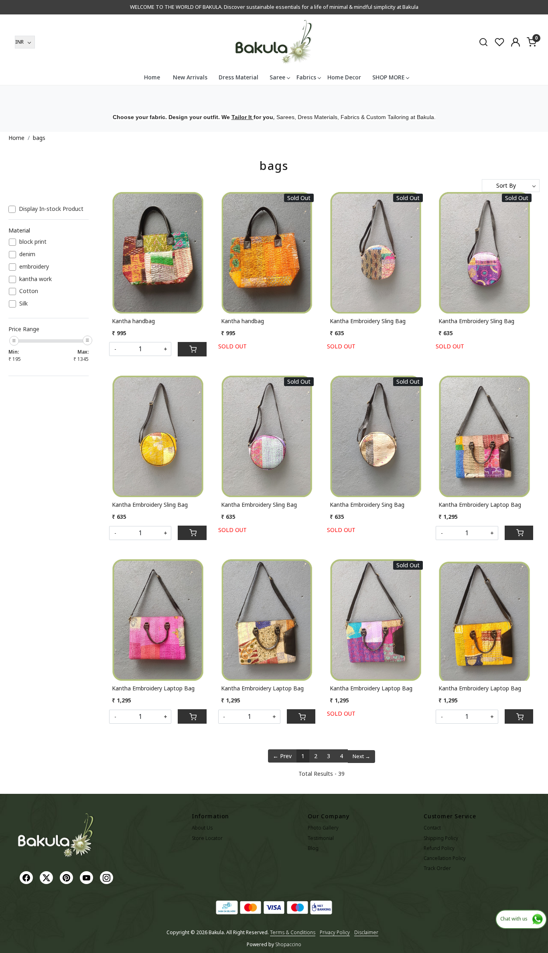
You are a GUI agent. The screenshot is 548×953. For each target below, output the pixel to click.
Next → (361, 756)
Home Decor (344, 77)
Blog (313, 848)
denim (27, 254)
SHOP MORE (388, 77)
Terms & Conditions (292, 932)
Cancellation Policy (445, 858)
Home (152, 77)
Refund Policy (439, 848)
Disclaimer (366, 932)
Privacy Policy (335, 932)
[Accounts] (515, 42)
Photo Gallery (323, 827)
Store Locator (207, 838)
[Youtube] (87, 877)
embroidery (34, 266)
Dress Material (238, 77)
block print (33, 242)
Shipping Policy (441, 838)
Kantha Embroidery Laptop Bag (479, 504)
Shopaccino (288, 944)
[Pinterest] (67, 877)
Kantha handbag (133, 321)
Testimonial (321, 838)
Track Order (437, 868)
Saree (277, 77)
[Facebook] (27, 877)
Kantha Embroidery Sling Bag (368, 321)
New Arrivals (190, 77)
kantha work (35, 279)
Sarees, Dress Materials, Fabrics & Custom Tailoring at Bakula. (356, 117)
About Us (202, 827)
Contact (432, 827)
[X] (47, 877)
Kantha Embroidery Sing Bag (367, 504)
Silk (23, 303)
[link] (483, 42)
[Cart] (192, 349)
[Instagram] (107, 877)
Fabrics (306, 77)
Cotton (28, 291)
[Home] (274, 42)
